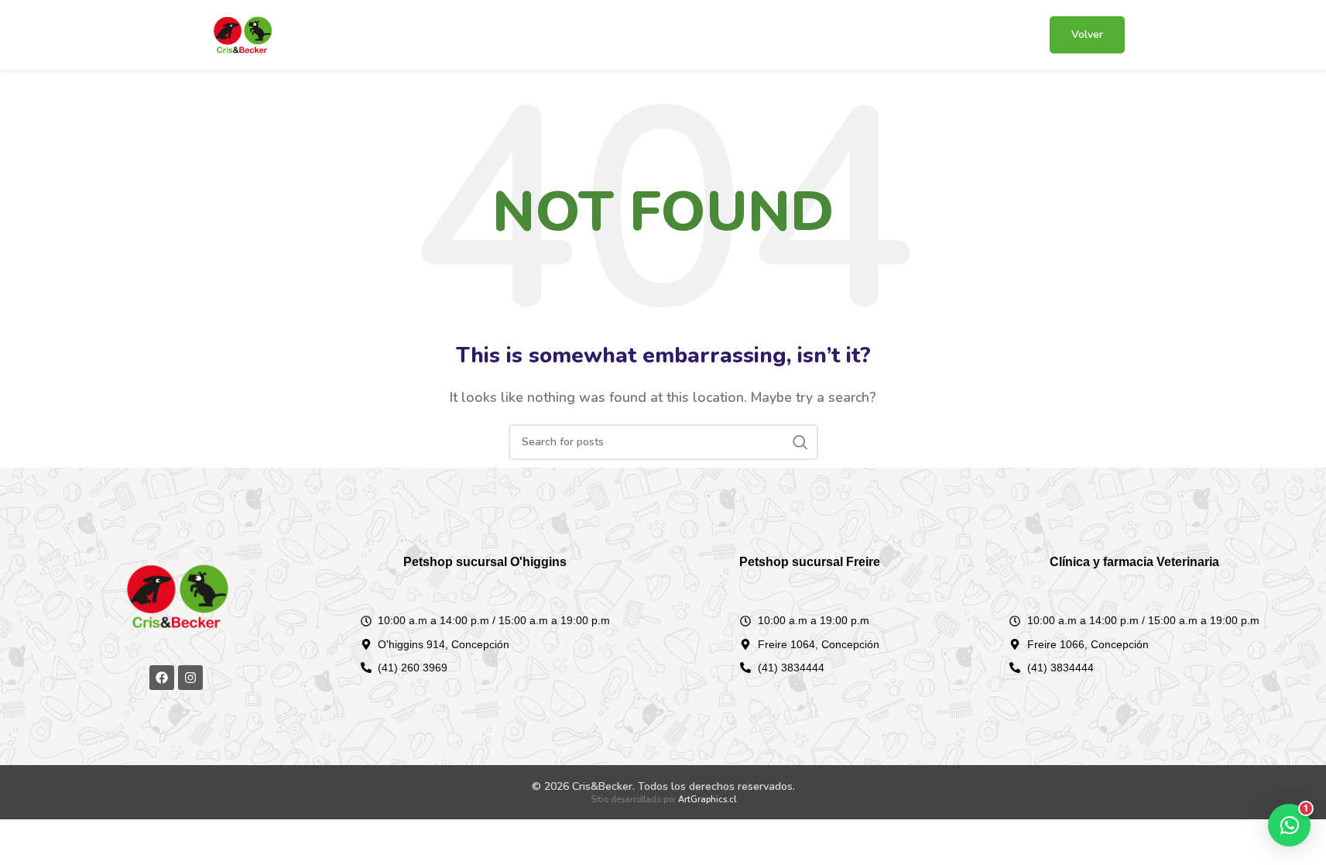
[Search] (800, 442)
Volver (1087, 34)
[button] (1289, 825)
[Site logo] (242, 34)
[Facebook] (161, 677)
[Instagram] (190, 677)
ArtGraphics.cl (707, 799)
